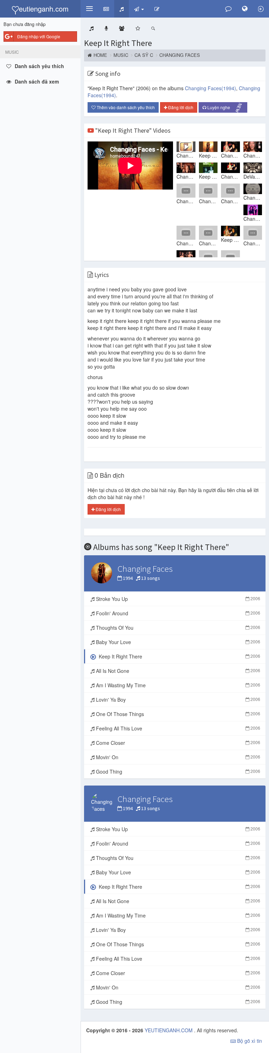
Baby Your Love (177, 641)
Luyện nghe (225, 107)
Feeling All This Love (177, 728)
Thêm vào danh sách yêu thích (125, 107)
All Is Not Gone (177, 670)
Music (120, 55)
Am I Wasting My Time (177, 685)
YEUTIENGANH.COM (169, 1030)
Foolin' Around (177, 613)
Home (100, 55)
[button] (89, 9)
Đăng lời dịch (180, 107)
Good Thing (177, 771)
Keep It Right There (118, 43)
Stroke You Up (177, 598)
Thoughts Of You (177, 627)
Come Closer (177, 742)
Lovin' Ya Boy (177, 699)
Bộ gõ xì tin (249, 1040)
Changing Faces (179, 55)
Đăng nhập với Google (38, 36)
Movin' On (177, 757)
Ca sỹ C (143, 55)
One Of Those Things (177, 713)
